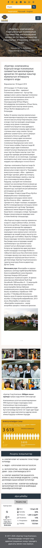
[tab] (19, 340)
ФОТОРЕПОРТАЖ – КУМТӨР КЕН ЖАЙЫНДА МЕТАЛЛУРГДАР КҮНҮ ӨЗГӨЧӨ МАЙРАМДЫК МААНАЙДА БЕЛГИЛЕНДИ (20, 486)
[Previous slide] (7, 325)
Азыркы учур (21, 502)
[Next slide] (34, 325)
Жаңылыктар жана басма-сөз (21, 50)
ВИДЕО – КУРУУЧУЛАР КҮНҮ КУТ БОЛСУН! (20, 465)
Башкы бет (16, 48)
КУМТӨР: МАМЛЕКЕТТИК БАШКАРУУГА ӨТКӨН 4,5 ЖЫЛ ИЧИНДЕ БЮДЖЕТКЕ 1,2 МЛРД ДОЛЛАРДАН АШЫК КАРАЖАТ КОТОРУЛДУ (20, 477)
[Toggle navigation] (38, 18)
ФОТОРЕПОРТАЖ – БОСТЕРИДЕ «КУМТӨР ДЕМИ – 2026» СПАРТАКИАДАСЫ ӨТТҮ (19, 470)
